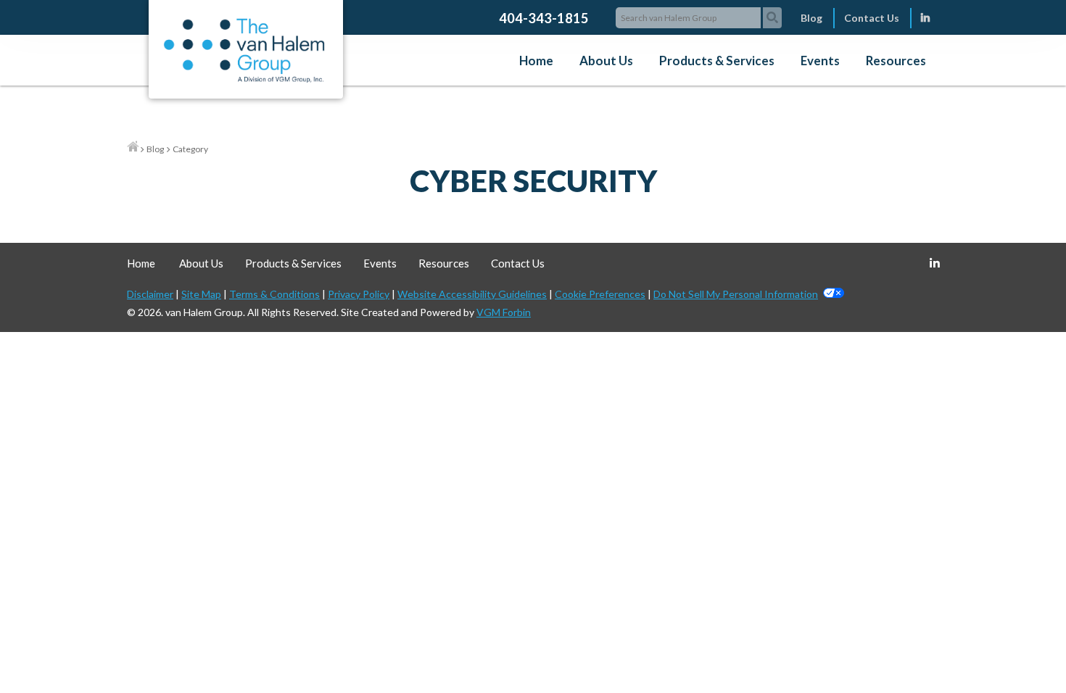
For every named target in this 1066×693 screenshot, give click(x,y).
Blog (811, 18)
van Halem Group (204, 312)
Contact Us (871, 18)
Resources (896, 60)
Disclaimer (150, 294)
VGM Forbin (503, 312)
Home (536, 60)
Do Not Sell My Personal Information (735, 294)
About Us (606, 60)
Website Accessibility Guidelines (472, 294)
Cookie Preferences (600, 294)
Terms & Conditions (274, 294)
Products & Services (716, 60)
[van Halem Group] (244, 78)
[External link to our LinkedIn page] (925, 18)
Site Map (201, 294)
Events (820, 60)
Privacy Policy (358, 294)
